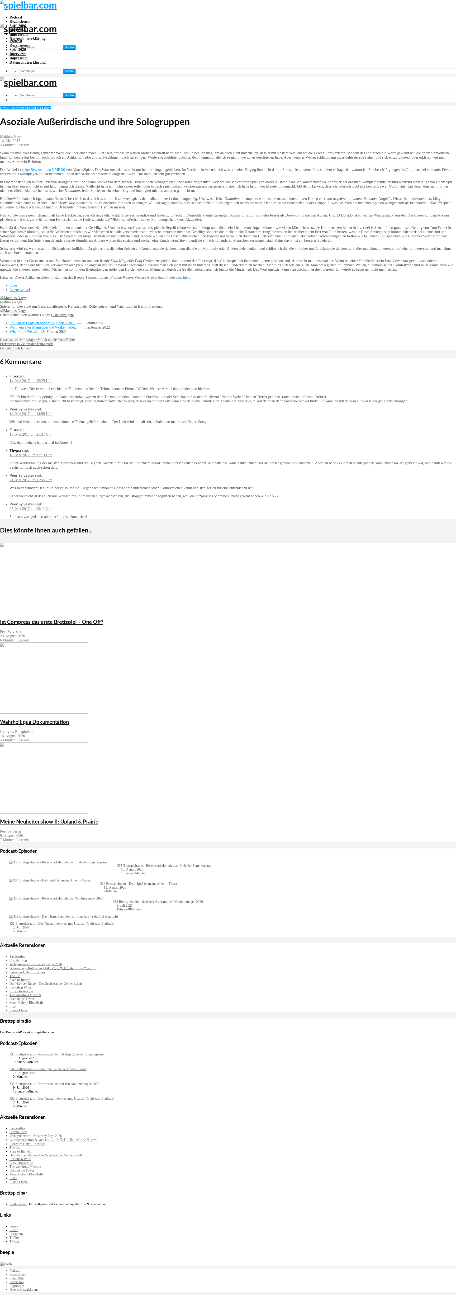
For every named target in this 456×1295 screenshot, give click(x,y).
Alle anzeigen (62, 315)
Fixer (13, 1006)
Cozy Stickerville (21, 991)
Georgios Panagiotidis (16, 732)
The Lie (15, 976)
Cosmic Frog (18, 960)
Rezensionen (20, 21)
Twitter (14, 1241)
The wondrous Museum (25, 995)
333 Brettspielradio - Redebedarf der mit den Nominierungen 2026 (158, 902)
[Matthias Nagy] (13, 298)
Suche (69, 47)
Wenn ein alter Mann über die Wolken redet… (44, 327)
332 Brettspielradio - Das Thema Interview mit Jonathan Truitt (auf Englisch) (62, 923)
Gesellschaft (9, 340)
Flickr (14, 1230)
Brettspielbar (18, 1204)
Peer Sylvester (22, 409)
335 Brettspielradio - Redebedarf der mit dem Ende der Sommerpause (164, 865)
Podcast (16, 17)
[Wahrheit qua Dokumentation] (44, 712)
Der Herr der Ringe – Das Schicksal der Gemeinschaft (46, 983)
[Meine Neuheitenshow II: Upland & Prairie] (44, 812)
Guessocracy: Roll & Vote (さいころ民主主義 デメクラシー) (53, 968)
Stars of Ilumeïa (20, 980)
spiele (52, 340)
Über (13, 285)
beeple (14, 1226)
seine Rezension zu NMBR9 (43, 170)
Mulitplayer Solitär (33, 340)
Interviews (18, 54)
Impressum (19, 58)
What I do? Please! (24, 332)
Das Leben (43, 108)
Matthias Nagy (11, 136)
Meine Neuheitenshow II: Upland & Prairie (49, 821)
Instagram (16, 1234)
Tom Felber (66, 340)
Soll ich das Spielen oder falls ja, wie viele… (43, 323)
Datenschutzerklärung (28, 39)
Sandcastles (17, 956)
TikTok (14, 1237)
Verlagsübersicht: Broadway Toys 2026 (36, 964)
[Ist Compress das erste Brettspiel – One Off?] (44, 613)
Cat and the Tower (22, 999)
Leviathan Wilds (20, 987)
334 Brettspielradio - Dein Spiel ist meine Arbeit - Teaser (138, 883)
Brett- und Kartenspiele (17, 108)
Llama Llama (19, 1010)
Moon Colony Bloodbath (26, 1002)
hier (186, 277)
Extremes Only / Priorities (27, 972)
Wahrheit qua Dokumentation (34, 722)
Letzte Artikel (20, 290)
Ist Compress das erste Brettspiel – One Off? (51, 622)
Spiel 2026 (18, 49)
